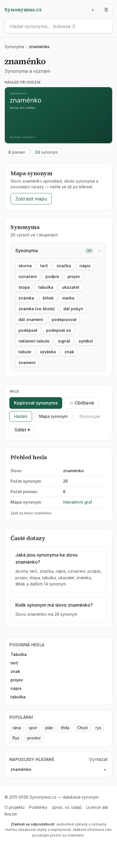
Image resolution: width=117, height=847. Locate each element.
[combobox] (58, 26)
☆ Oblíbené (81, 403)
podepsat (27, 330)
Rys (15, 737)
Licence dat (97, 807)
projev (74, 276)
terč (44, 265)
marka (68, 298)
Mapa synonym (53, 416)
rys (98, 727)
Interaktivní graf (77, 502)
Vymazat (98, 759)
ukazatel (70, 287)
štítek (48, 298)
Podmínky (38, 807)
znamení (26, 362)
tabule (24, 351)
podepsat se (58, 330)
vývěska (48, 351)
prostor (34, 737)
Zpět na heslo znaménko (31, 513)
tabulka (45, 287)
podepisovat (64, 319)
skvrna (25, 265)
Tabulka (19, 654)
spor (33, 727)
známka (26, 298)
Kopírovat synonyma (36, 403)
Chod (82, 727)
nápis (85, 265)
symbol (86, 341)
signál (64, 341)
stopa (24, 287)
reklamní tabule (33, 341)
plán (49, 727)
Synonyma (14, 46)
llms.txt (11, 814)
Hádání (20, 416)
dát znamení (30, 319)
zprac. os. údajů (67, 807)
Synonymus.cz (23, 9)
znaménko (21, 769)
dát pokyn (73, 308)
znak (69, 351)
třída (65, 727)
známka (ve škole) (36, 308)
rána (16, 727)
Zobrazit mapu (31, 199)
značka (64, 265)
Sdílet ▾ (22, 430)
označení (27, 276)
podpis (52, 276)
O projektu (14, 807)
